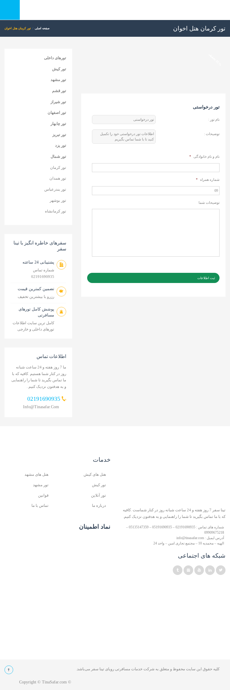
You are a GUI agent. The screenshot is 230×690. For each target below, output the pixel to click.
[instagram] (188, 570)
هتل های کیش (95, 474)
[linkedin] (210, 570)
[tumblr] (177, 570)
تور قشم (59, 90)
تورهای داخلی (55, 58)
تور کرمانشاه (55, 211)
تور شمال (58, 156)
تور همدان (57, 178)
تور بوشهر (58, 200)
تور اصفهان (57, 112)
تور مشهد (58, 79)
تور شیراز (58, 102)
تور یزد (60, 145)
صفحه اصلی (42, 28)
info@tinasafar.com (41, 407)
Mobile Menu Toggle (10, 10)
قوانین (43, 495)
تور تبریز (59, 134)
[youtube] (199, 570)
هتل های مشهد (37, 474)
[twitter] (221, 570)
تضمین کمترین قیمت (36, 289)
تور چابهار (58, 123)
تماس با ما (40, 505)
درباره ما (99, 505)
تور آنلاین (98, 495)
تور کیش (59, 69)
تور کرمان (58, 167)
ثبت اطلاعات (206, 278)
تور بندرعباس (55, 189)
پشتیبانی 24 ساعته (38, 262)
